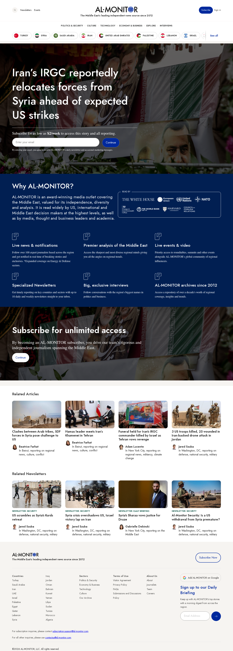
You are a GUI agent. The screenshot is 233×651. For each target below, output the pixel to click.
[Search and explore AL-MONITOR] (15, 10)
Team (149, 589)
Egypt (14, 606)
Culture (91, 26)
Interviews (166, 26)
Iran (14, 589)
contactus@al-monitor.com (58, 637)
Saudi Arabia (18, 584)
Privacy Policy (120, 584)
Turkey (15, 580)
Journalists (151, 584)
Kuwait (49, 593)
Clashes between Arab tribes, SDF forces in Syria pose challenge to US (36, 435)
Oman (49, 584)
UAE (14, 593)
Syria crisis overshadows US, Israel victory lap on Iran (89, 517)
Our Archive (85, 598)
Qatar (15, 611)
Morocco (50, 615)
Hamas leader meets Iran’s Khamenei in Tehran (84, 433)
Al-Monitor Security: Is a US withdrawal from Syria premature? (196, 517)
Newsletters (25, 10)
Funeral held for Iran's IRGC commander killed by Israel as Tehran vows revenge (140, 435)
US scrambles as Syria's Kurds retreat (32, 517)
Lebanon (16, 615)
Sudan (49, 606)
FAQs (116, 589)
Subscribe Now (208, 558)
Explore (151, 26)
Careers (151, 593)
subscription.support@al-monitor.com (70, 631)
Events (37, 10)
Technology (107, 26)
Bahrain (49, 589)
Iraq (48, 576)
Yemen (49, 598)
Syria (14, 619)
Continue (21, 357)
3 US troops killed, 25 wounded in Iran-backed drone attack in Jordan (196, 435)
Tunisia (49, 611)
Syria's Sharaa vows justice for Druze (139, 517)
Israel (14, 598)
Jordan (49, 580)
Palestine (16, 602)
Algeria (49, 619)
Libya (48, 602)
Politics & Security (72, 26)
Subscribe (205, 10)
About (149, 580)
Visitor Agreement (122, 580)
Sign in (217, 10)
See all (214, 35)
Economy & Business (130, 26)
